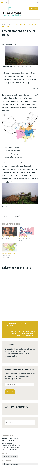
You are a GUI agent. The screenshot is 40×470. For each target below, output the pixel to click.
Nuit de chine (23, 236)
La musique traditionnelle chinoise (19, 325)
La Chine (8, 27)
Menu (34, 8)
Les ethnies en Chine (9, 253)
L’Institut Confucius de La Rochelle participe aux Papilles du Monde (21, 333)
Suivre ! (10, 392)
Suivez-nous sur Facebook (16, 406)
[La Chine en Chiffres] (9, 231)
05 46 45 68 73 (7, 443)
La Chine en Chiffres (9, 236)
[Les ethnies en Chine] (9, 247)
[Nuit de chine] (26, 231)
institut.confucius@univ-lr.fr (11, 445)
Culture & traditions (23, 24)
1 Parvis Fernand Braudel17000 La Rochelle (10, 440)
